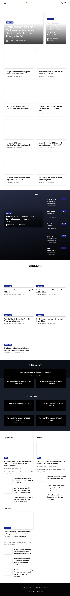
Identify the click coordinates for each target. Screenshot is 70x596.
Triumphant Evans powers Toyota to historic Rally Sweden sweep (51, 462)
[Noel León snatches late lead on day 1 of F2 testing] (19, 278)
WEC (6, 457)
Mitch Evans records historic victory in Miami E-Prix (49, 320)
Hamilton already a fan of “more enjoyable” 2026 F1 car (18, 179)
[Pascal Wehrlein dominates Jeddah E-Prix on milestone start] (19, 308)
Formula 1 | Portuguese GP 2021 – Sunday (51, 404)
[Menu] (5, 3)
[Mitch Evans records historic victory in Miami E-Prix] (51, 308)
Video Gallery (35, 365)
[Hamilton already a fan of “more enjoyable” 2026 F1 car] (19, 164)
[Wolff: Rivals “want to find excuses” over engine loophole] (19, 93)
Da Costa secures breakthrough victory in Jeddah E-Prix (51, 291)
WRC (38, 457)
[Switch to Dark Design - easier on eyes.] (62, 3)
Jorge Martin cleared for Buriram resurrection (50, 212)
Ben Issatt (10, 76)
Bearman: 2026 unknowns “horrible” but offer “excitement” (18, 144)
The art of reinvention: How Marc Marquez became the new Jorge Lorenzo (51, 249)
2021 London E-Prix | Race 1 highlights (35, 372)
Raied (32, 375)
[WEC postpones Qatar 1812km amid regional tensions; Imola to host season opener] (18, 450)
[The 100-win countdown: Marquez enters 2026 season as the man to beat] (8, 551)
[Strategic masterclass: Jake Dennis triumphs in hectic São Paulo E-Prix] (19, 337)
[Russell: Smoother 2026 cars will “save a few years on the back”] (51, 130)
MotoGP (8, 213)
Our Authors (40, 591)
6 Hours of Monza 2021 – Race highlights (51, 382)
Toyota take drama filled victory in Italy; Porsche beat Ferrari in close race (22, 490)
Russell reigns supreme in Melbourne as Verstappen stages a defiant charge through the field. (20, 31)
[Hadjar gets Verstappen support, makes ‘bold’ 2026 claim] (19, 58)
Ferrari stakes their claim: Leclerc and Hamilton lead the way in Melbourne (53, 29)
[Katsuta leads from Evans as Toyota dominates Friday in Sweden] (41, 487)
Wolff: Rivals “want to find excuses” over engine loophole (17, 107)
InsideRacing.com (13, 40)
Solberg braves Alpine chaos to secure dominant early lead (56, 497)
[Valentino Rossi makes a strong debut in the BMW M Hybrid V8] (8, 480)
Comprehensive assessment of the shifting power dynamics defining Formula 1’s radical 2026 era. (17, 534)
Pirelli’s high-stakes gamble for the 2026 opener (51, 237)
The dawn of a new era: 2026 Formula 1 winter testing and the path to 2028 (22, 562)
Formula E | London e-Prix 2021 (19, 403)
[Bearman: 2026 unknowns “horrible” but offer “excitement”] (19, 130)
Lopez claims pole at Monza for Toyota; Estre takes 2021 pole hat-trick (23, 499)
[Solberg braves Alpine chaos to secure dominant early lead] (41, 497)
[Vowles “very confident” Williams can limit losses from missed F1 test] (51, 93)
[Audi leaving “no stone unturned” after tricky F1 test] (51, 164)
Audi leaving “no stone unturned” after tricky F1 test (50, 179)
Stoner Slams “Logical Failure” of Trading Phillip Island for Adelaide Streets (51, 225)
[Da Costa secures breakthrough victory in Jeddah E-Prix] (51, 278)
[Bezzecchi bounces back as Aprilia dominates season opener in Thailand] (23, 212)
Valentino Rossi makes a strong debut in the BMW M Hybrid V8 (23, 481)
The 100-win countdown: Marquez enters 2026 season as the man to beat (23, 551)
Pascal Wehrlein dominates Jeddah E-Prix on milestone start (17, 320)
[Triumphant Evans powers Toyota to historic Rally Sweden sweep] (51, 450)
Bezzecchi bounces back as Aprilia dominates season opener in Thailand (20, 219)
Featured (7, 528)
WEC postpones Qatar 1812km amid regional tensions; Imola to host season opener (18, 463)
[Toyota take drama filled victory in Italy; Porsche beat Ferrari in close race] (8, 490)
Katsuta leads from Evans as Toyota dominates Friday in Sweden (56, 488)
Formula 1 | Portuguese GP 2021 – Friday (51, 419)
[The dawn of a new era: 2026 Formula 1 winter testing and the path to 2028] (8, 560)
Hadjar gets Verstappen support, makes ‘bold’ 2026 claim (18, 73)
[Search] (65, 3)
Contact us (32, 591)
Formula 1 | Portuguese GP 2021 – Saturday (19, 419)
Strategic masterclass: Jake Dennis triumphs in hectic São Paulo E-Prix (16, 349)
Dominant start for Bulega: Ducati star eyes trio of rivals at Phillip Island (51, 200)
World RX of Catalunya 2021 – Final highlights (18, 382)
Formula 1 (10, 22)
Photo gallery (36, 396)
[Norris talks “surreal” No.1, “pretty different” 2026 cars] (51, 58)
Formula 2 (8, 286)
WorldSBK (65, 199)
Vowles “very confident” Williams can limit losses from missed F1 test (50, 108)
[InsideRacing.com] (35, 3)
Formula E (40, 286)
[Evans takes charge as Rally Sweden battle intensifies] (41, 478)
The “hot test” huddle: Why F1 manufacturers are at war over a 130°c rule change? (23, 573)
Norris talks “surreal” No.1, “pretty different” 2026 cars (51, 73)
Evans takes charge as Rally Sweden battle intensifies (56, 477)
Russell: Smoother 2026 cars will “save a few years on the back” (50, 144)
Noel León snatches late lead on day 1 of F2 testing (18, 291)
